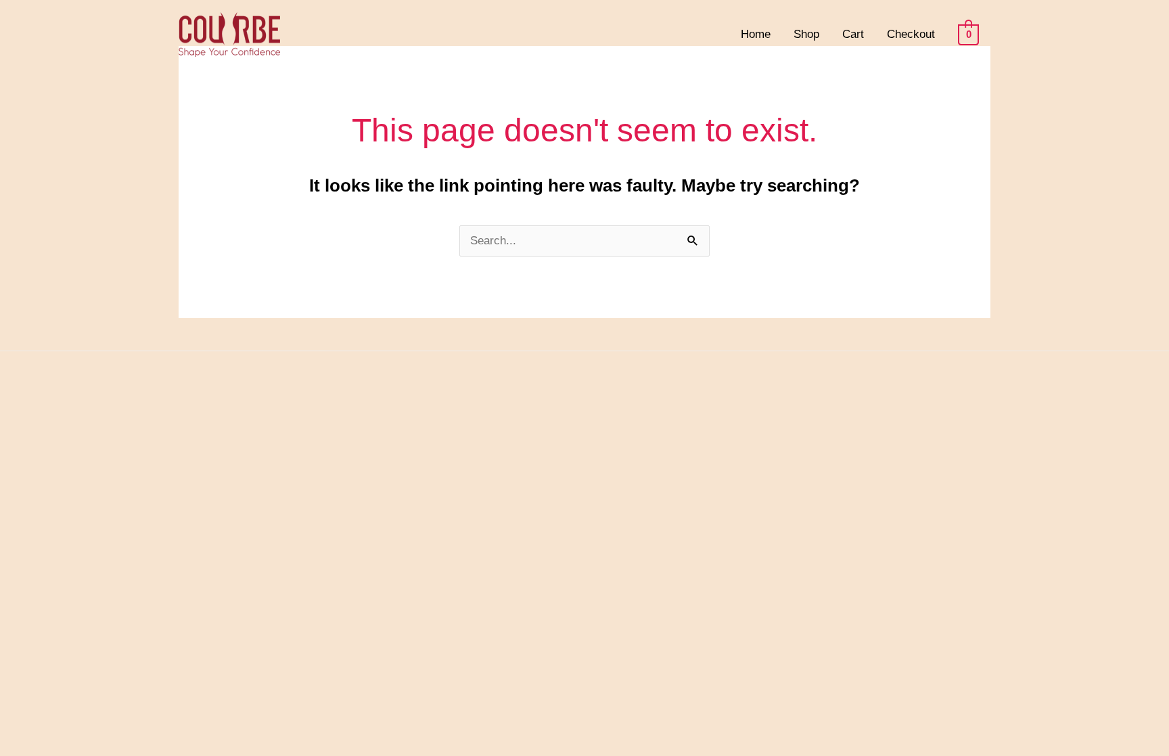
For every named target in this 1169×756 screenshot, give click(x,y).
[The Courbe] (229, 33)
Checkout (911, 34)
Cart (853, 34)
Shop (806, 34)
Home (756, 34)
